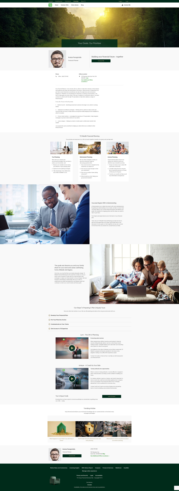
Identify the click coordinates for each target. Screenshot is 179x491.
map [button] (87, 78)
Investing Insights (74, 467)
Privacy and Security (82, 475)
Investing (75, 1)
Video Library (74, 5)
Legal (91, 475)
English (121, 1)
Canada (89, 484)
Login (127, 1)
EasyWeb (126, 467)
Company (97, 467)
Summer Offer (65, 5)
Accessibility (98, 475)
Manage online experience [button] (89, 471)
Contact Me (127, 5)
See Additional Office (87, 80)
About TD (83, 1)
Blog (82, 5)
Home (56, 5)
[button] (58, 315)
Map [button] (104, 453)
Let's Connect (111, 396)
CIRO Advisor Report (87, 467)
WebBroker (119, 467)
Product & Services (108, 467)
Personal (51, 1)
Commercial (68, 1)
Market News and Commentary (58, 467)
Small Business (58, 1)
